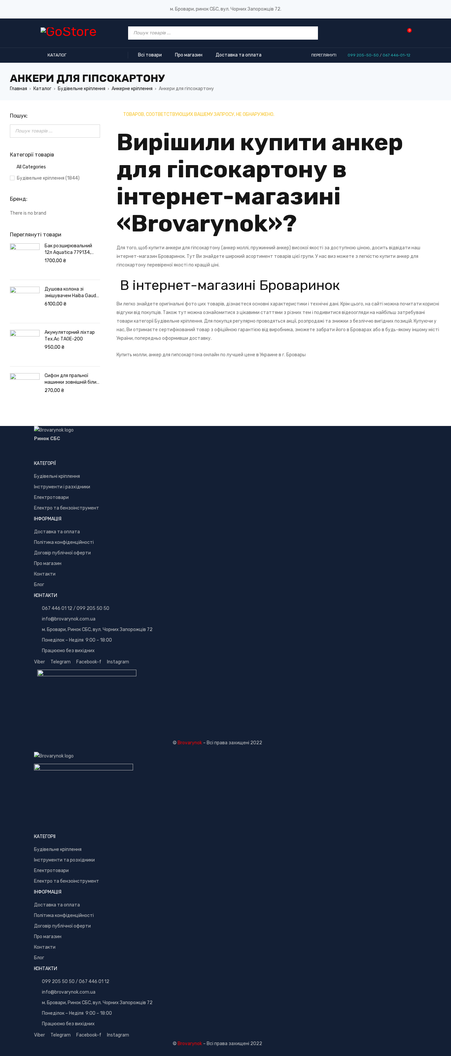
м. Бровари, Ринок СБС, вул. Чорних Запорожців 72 (97, 629)
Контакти (44, 574)
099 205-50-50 (363, 55)
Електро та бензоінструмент (66, 508)
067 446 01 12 (57, 608)
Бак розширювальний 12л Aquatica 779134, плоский (68, 249)
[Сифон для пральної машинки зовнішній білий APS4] (25, 388)
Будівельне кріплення (81, 88)
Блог (39, 584)
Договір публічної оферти (62, 553)
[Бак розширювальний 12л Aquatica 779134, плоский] (25, 258)
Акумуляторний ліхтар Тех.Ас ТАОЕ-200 (70, 336)
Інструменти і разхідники (62, 487)
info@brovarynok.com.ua (68, 619)
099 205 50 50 (93, 608)
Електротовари (51, 497)
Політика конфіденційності (64, 542)
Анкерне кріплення (132, 88)
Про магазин (47, 563)
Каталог (42, 88)
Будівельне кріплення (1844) (48, 178)
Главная (18, 88)
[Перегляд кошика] (406, 33)
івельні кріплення (61, 476)
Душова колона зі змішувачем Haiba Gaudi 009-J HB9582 (71, 292)
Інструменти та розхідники (64, 860)
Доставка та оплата (57, 532)
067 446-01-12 (396, 55)
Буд (38, 476)
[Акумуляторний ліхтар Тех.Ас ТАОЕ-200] (25, 345)
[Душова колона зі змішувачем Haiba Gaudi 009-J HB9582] (25, 301)
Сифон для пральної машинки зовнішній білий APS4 (72, 379)
